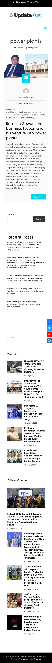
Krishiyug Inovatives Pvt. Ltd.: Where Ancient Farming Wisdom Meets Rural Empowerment (34, 435)
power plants (39, 115)
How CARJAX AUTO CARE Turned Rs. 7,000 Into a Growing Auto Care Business (34, 366)
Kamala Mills (28, 115)
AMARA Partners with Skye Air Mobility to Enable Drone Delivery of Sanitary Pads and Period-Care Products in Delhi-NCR (25, 278)
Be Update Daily (27, 97)
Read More (39, 197)
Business (11, 110)
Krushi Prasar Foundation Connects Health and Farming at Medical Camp (33, 456)
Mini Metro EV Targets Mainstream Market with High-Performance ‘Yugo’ (34, 412)
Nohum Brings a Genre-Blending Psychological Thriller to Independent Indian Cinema (24, 304)
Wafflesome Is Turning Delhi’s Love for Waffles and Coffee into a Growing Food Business (25, 291)
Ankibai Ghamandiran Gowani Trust (22, 112)
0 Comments (27, 103)
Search (10, 214)
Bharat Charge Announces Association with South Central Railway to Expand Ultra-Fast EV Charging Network (34, 388)
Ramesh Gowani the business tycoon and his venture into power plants (26, 131)
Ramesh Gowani (12, 117)
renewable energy (27, 117)
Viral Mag (23, 659)
